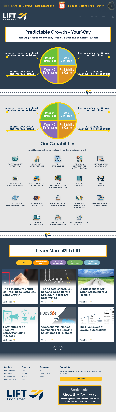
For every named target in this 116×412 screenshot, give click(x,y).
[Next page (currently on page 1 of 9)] (61, 348)
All (24, 263)
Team (23, 379)
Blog (41, 370)
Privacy (42, 376)
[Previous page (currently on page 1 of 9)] (55, 348)
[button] (81, 379)
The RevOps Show (45, 373)
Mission (24, 370)
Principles (24, 373)
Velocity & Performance (10, 376)
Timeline (24, 376)
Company (93, 17)
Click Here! (81, 379)
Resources (105, 17)
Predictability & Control (10, 379)
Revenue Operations (9, 370)
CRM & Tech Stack (8, 373)
